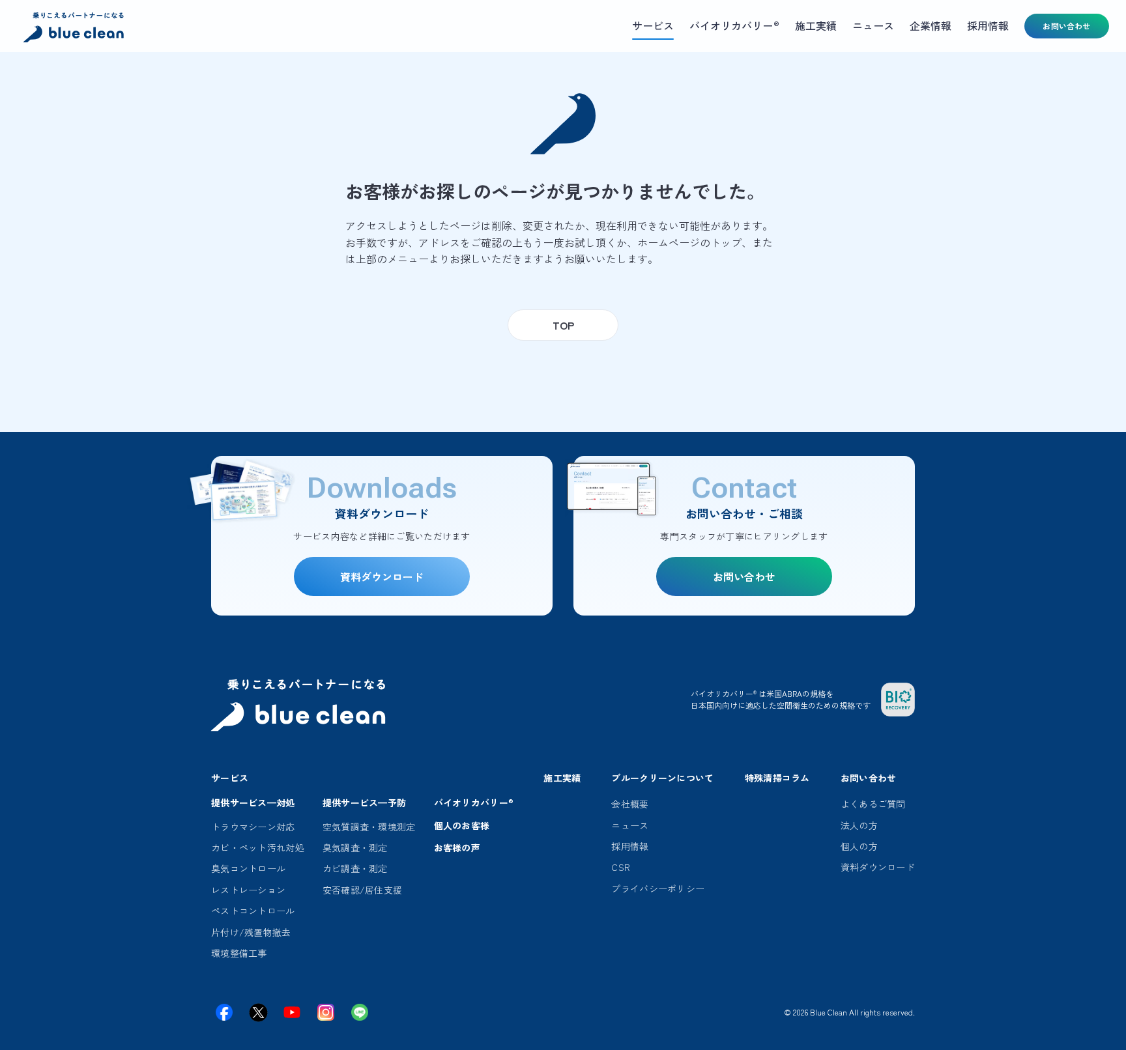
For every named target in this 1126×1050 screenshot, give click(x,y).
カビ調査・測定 (355, 868)
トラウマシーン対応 (253, 826)
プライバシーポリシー (657, 888)
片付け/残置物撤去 (251, 932)
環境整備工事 (239, 952)
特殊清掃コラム (777, 777)
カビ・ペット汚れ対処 (257, 847)
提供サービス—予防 (365, 802)
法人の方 (859, 825)
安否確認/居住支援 (363, 889)
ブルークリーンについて (662, 777)
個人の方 (859, 846)
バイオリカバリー (473, 802)
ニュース (629, 825)
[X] (258, 1012)
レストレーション (248, 889)
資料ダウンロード (878, 866)
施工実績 (562, 777)
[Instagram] (326, 1012)
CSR (620, 866)
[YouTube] (292, 1012)
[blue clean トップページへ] (75, 29)
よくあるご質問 (873, 803)
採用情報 (629, 846)
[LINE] (360, 1012)
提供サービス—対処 (253, 802)
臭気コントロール (248, 868)
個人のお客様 (462, 825)
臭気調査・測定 (355, 847)
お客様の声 (457, 847)
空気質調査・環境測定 (369, 826)
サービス (229, 777)
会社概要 (629, 803)
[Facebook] (224, 1012)
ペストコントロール (253, 910)
